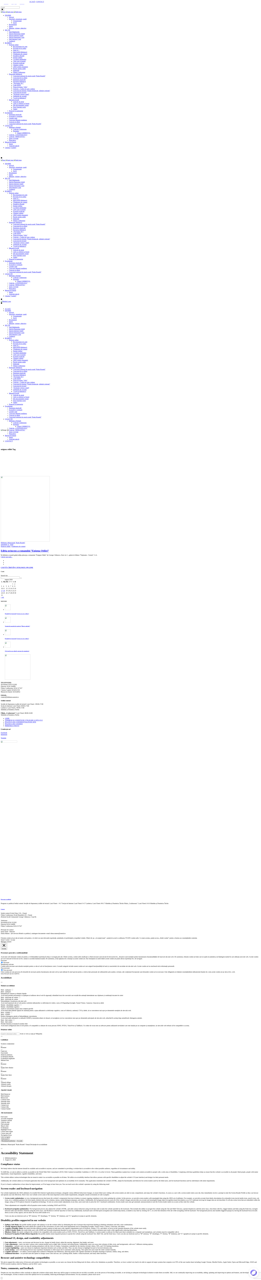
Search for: (4, 575)
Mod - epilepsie (6, 990)
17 (2, 591)
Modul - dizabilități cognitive (10, 1005)
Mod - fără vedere (7, 1020)
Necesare (6, 962)
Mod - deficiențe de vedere (9, 997)
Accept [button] (12, 940)
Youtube (3, 738)
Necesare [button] (4, 960)
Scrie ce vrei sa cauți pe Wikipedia (31, 1034)
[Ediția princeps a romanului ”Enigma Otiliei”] (25, 541)
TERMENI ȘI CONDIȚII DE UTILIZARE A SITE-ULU (24, 720)
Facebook (4, 733)
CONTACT (40, 2)
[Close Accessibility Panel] (1, 982)
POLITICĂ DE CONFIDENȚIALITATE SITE (20, 722)
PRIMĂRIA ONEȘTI (12, 726)
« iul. (2, 597)
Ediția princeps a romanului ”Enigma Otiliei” (25, 550)
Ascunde (19, 1141)
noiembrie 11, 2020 (7, 544)
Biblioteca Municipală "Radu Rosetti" (13, 543)
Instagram (4, 734)
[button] (1, 1036)
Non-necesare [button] (5, 968)
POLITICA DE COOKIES (14, 724)
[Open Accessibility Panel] (1, 1278)
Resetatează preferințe (8, 1141)
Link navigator (5, 1137)
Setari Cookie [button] (5, 940)
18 (4, 591)
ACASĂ (32, 2)
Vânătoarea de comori (18, 546)
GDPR (7, 718)
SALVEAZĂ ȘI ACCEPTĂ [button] (10, 974)
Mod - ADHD (5, 1012)
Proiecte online (5, 546)
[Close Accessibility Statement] (1, 1148)
